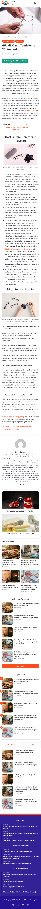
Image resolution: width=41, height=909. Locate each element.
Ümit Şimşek (20, 452)
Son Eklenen (10, 744)
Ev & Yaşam (14, 37)
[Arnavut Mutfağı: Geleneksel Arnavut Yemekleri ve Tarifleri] (11, 552)
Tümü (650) (21, 666)
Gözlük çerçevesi (8, 417)
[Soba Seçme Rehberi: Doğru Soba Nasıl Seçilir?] (11, 576)
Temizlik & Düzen (24, 37)
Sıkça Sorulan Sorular (14, 129)
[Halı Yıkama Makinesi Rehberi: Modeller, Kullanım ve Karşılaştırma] (30, 552)
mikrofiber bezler (31, 111)
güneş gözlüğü (20, 417)
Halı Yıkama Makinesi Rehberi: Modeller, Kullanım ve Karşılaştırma (30, 562)
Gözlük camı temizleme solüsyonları (17, 249)
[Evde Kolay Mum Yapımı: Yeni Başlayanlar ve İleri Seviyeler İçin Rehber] (30, 576)
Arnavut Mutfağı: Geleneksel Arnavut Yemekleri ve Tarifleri (9, 562)
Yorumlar (31, 744)
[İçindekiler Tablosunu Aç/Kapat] (26, 124)
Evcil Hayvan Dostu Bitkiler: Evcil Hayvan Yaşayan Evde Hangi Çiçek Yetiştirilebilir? (25, 642)
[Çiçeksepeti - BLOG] (9, 3)
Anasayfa (6, 37)
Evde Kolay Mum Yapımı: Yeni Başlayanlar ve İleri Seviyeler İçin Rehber (29, 587)
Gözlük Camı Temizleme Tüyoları (17, 127)
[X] (18, 485)
